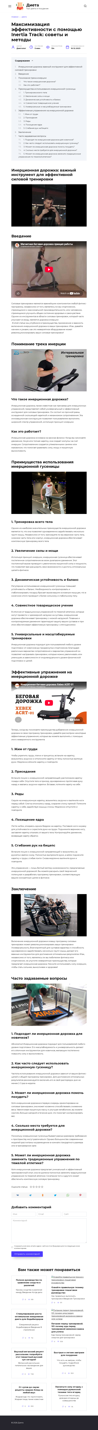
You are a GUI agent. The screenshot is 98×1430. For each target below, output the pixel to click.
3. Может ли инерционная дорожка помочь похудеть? (49, 147)
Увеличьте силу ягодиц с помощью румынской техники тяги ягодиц (69, 1389)
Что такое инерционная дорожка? (40, 82)
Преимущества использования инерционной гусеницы (47, 89)
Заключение (24, 132)
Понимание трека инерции (32, 78)
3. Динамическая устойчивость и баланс (42, 100)
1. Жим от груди (31, 114)
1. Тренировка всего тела (35, 93)
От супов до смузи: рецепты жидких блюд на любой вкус (29, 1390)
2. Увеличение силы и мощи (37, 96)
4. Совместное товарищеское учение (41, 103)
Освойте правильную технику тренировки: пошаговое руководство (67, 1290)
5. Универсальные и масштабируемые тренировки (47, 107)
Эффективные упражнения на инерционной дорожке (46, 110)
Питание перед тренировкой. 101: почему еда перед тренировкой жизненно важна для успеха (67, 1327)
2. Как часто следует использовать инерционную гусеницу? (51, 143)
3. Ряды (27, 121)
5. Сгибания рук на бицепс (36, 128)
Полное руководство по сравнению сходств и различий (29, 1283)
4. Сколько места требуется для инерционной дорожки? (50, 150)
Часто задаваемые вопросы (32, 136)
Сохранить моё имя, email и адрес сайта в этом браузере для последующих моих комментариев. (47, 1247)
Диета (32, 5)
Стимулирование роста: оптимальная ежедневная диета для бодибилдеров (29, 1316)
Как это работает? (32, 85)
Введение (23, 74)
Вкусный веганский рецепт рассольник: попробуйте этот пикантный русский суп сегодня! (29, 1356)
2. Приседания (30, 118)
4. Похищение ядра (33, 125)
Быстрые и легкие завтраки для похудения (69, 1353)
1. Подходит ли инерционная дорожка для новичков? (49, 140)
